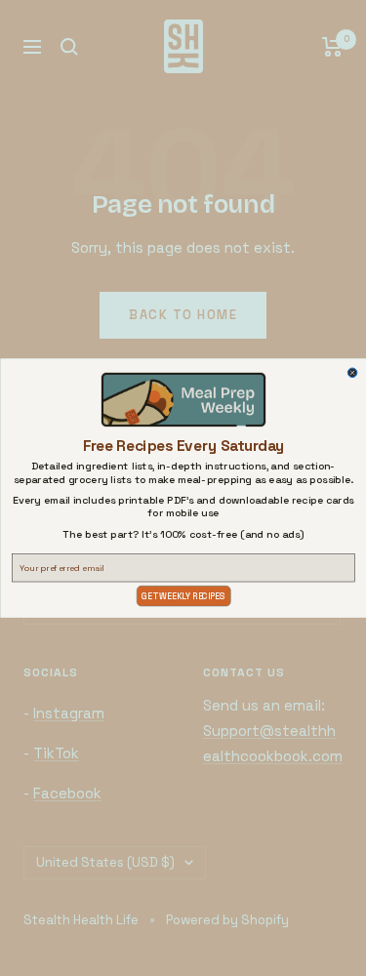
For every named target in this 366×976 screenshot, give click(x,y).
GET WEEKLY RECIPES (182, 595)
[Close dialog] (352, 373)
